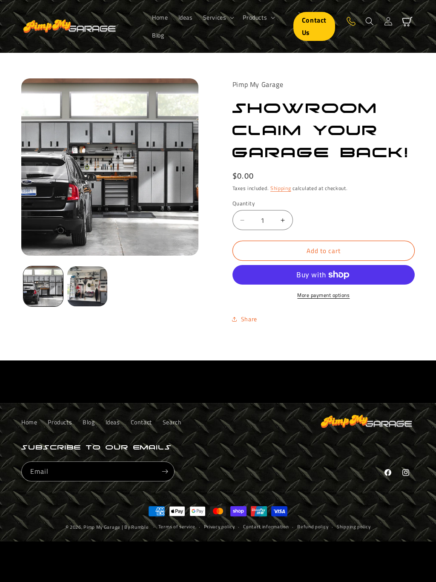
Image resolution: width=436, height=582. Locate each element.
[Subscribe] (164, 471)
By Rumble (136, 527)
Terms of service (176, 526)
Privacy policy (219, 526)
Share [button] (249, 318)
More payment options (323, 295)
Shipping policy (354, 526)
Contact (141, 422)
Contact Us (314, 26)
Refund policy (312, 526)
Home (29, 422)
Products (60, 422)
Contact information (266, 526)
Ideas (113, 422)
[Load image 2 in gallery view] (87, 286)
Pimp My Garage (101, 527)
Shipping (280, 188)
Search (172, 422)
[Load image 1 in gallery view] (43, 286)
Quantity (243, 203)
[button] (218, 17)
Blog (89, 422)
